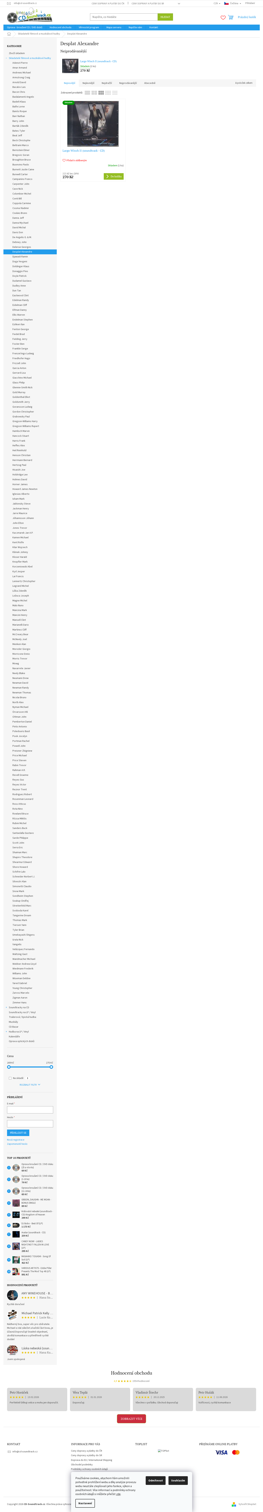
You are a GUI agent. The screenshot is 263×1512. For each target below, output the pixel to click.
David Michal (19, 227)
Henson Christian (21, 455)
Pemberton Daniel (22, 722)
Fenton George (20, 329)
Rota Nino (17, 809)
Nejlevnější (88, 83)
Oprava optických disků (21, 1041)
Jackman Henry (20, 508)
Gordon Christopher (23, 412)
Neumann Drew (20, 678)
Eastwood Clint (20, 295)
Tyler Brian (18, 930)
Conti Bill (17, 198)
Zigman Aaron (19, 998)
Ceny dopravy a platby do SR (148, 3)
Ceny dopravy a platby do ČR (108, 3)
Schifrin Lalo (18, 872)
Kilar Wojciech (19, 547)
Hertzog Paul (19, 465)
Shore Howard (20, 867)
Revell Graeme (20, 775)
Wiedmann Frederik (22, 968)
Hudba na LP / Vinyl (19, 1032)
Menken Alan (19, 644)
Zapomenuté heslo (17, 1144)
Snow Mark (18, 891)
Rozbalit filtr (28, 1085)
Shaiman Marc (19, 852)
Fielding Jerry (19, 339)
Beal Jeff (17, 135)
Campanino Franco (22, 179)
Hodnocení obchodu (131, 1373)
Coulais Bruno (19, 213)
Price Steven (19, 760)
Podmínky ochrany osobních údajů (89, 1469)
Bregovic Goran (20, 155)
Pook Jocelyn (19, 736)
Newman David (20, 683)
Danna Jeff (18, 218)
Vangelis (17, 944)
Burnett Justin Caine (23, 169)
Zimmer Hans (19, 1002)
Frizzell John (19, 363)
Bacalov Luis (19, 87)
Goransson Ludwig (22, 407)
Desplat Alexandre (22, 252)
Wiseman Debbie (21, 978)
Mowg (15, 663)
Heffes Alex (18, 445)
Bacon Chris (18, 92)
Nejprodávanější (128, 83)
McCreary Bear (20, 634)
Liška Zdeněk (19, 591)
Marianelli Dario (20, 625)
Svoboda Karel (20, 910)
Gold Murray (18, 392)
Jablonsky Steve (21, 504)
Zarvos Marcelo (20, 993)
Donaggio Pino (20, 271)
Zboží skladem (17, 53)
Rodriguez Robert (22, 794)
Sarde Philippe (20, 838)
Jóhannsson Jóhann (23, 518)
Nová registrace (15, 1140)
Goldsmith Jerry (21, 402)
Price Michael (19, 755)
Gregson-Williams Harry (25, 421)
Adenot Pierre (20, 63)
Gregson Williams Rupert (25, 426)
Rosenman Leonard (22, 799)
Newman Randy (20, 688)
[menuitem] (24, 27)
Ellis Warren (18, 315)
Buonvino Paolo (20, 164)
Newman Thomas (21, 692)
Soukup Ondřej (20, 901)
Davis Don (17, 232)
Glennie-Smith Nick (22, 387)
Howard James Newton (24, 489)
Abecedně (149, 83)
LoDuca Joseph (20, 596)
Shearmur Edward (22, 862)
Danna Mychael (20, 223)
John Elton (18, 523)
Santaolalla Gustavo (23, 833)
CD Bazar (13, 1027)
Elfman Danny (19, 310)
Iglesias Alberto (20, 494)
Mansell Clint (19, 620)
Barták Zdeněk (20, 126)
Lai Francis (18, 576)
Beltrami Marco (20, 145)
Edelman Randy (20, 300)
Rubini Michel (19, 823)
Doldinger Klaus (20, 266)
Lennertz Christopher (23, 581)
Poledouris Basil (21, 731)
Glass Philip (18, 382)
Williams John (19, 973)
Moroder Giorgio (21, 649)
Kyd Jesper (18, 571)
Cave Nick (17, 189)
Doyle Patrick (19, 276)
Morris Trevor (19, 658)
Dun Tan (16, 290)
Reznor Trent (19, 789)
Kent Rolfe (18, 542)
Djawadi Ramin (20, 256)
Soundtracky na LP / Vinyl (22, 1012)
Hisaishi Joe (18, 470)
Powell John (18, 746)
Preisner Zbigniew (22, 751)
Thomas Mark (19, 920)
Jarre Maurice (19, 513)
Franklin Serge (20, 348)
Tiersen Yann (19, 925)
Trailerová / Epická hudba (22, 1017)
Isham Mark (18, 499)
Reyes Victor (19, 784)
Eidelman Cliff (19, 305)
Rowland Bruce (20, 814)
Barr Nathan (18, 116)
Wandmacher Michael (23, 959)
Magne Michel (19, 600)
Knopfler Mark (20, 562)
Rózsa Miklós (19, 818)
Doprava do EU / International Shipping (91, 1460)
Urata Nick (17, 940)
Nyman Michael (20, 707)
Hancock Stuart (20, 436)
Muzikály (13, 1022)
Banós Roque (19, 111)
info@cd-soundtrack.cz (25, 1451)
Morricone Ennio (21, 654)
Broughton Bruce (21, 160)
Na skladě (20, 1078)
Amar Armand (19, 68)
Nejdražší (107, 83)
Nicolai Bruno (19, 697)
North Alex (17, 702)
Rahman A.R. (18, 770)
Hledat (165, 17)
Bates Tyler (18, 131)
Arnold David (19, 82)
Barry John (18, 121)
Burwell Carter (20, 174)
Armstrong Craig (21, 77)
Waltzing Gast (19, 954)
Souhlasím (178, 1481)
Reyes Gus (18, 780)
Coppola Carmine (21, 203)
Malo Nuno (17, 605)
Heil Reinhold (19, 450)
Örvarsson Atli (20, 712)
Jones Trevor (19, 528)
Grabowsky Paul (21, 416)
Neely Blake (18, 673)
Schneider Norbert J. (23, 876)
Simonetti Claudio (21, 886)
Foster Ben (18, 344)
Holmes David (19, 479)
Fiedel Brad (18, 334)
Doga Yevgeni (19, 261)
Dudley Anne (19, 286)
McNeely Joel (19, 639)
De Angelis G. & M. (22, 237)
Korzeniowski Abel (22, 566)
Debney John (19, 242)
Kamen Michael (20, 537)
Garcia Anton (19, 368)
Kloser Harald (19, 557)
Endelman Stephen (22, 320)
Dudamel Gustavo (21, 281)
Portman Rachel (20, 741)
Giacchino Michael (22, 378)
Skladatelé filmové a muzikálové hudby (30, 58)
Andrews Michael (21, 72)
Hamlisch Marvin (21, 431)
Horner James (20, 484)
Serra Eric (17, 847)
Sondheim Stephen (22, 896)
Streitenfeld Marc (21, 906)
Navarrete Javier (21, 668)
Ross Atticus (19, 804)
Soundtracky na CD (19, 1007)
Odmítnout (155, 1481)
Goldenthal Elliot (21, 397)
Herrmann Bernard (22, 460)
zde (118, 1494)
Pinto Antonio (19, 726)
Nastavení (85, 1503)
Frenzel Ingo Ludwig (23, 353)
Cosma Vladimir (20, 208)
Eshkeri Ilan (18, 324)
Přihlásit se (18, 1132)
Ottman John (19, 717)
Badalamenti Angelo (23, 97)
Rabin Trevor (19, 765)
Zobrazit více (131, 1419)
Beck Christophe (21, 140)
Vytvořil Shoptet (247, 1504)
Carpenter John (20, 184)
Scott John (18, 843)
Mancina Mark (19, 610)
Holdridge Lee (20, 474)
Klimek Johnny (20, 552)
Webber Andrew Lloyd (24, 964)
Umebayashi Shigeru (23, 935)
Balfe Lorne (18, 106)
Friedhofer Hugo (21, 358)
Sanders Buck (19, 828)
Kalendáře (14, 1036)
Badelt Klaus (19, 102)
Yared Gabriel (19, 983)
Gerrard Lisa (19, 373)
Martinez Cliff (19, 630)
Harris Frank (18, 441)
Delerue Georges (21, 247)
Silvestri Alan (19, 881)
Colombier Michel (21, 194)
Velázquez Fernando (23, 949)
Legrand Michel (20, 586)
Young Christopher (22, 988)
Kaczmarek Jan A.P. (22, 533)
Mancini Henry (19, 615)
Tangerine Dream (21, 915)
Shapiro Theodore (22, 857)
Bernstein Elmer (21, 150)
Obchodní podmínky (82, 1464)
